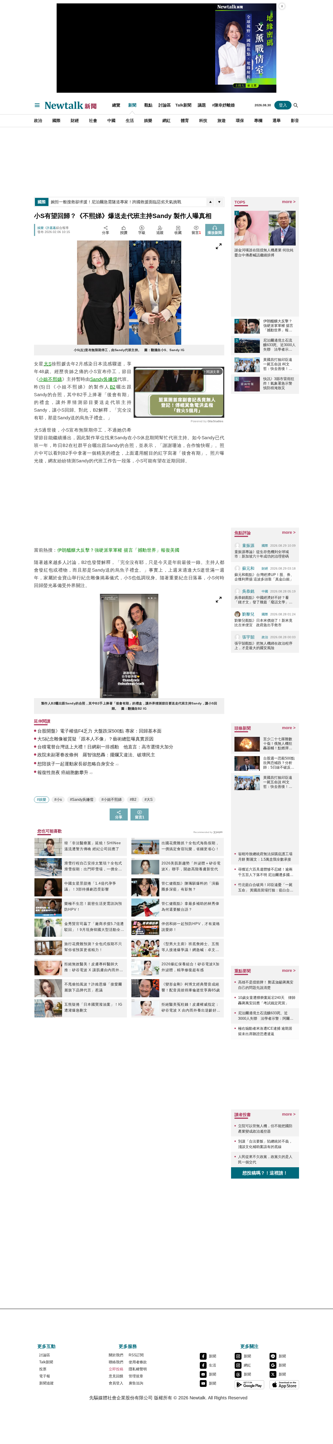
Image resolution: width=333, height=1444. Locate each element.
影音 (295, 120)
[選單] (37, 105)
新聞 (132, 105)
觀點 (148, 105)
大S (48, 363)
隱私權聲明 (138, 1369)
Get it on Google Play (249, 1384)
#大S (149, 799)
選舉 (277, 120)
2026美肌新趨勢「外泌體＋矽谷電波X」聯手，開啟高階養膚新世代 (191, 866)
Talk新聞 (183, 105)
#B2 (133, 799)
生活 (130, 120)
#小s (58, 799)
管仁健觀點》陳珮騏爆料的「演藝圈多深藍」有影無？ (190, 886)
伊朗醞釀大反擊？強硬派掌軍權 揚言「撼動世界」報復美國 (118, 550)
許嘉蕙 (51, 228)
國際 (56, 120)
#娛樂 (41, 799)
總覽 (116, 105)
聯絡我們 (116, 1362)
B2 (113, 386)
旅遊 (221, 120)
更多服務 (128, 1346)
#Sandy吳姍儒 (81, 799)
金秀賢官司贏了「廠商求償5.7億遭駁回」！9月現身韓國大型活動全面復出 (94, 927)
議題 (202, 105)
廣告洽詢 (136, 1383)
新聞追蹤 (46, 1383)
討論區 (165, 105)
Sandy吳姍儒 (104, 379)
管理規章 (136, 1376)
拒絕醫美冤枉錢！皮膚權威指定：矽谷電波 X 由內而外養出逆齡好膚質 (191, 1007)
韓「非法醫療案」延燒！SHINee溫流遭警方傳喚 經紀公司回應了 (92, 846)
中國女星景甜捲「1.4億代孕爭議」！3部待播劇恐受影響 (90, 886)
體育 (185, 120)
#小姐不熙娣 (111, 799)
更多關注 (249, 1346)
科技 (203, 120)
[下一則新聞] (219, 202)
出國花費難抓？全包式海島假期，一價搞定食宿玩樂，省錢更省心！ (190, 846)
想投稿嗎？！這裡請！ (265, 1172)
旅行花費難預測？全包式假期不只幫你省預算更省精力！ (93, 947)
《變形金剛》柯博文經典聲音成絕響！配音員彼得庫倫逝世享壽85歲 (191, 987)
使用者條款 (138, 1362)
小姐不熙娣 (50, 379)
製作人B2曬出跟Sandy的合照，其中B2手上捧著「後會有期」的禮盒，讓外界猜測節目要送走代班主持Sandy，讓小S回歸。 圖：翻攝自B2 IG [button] (129, 705)
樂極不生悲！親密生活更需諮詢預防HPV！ (93, 906)
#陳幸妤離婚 (223, 105)
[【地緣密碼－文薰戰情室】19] (245, 48)
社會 (93, 120)
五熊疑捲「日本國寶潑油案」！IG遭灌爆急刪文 (93, 1007)
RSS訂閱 (136, 1355)
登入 (283, 105)
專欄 (258, 120)
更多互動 (46, 1346)
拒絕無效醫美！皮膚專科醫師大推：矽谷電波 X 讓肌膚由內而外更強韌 (93, 967)
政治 (38, 120)
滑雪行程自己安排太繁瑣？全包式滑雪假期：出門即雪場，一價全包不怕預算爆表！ (93, 866)
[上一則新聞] (210, 202)
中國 (111, 120)
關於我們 (116, 1355)
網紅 (166, 120)
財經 (75, 120)
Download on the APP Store (284, 1384)
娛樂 (148, 120)
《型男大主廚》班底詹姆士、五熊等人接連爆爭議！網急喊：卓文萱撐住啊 (190, 947)
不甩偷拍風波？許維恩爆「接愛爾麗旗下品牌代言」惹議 (93, 987)
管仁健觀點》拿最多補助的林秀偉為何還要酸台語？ (190, 906)
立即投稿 (116, 1369)
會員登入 (116, 1383)
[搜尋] (296, 105)
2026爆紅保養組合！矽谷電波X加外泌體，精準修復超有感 (191, 967)
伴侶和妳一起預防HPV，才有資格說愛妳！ (191, 927)
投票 (42, 1369)
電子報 (44, 1376)
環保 (240, 120)
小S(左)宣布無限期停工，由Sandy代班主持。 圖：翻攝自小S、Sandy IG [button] (129, 350)
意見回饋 (116, 1376)
